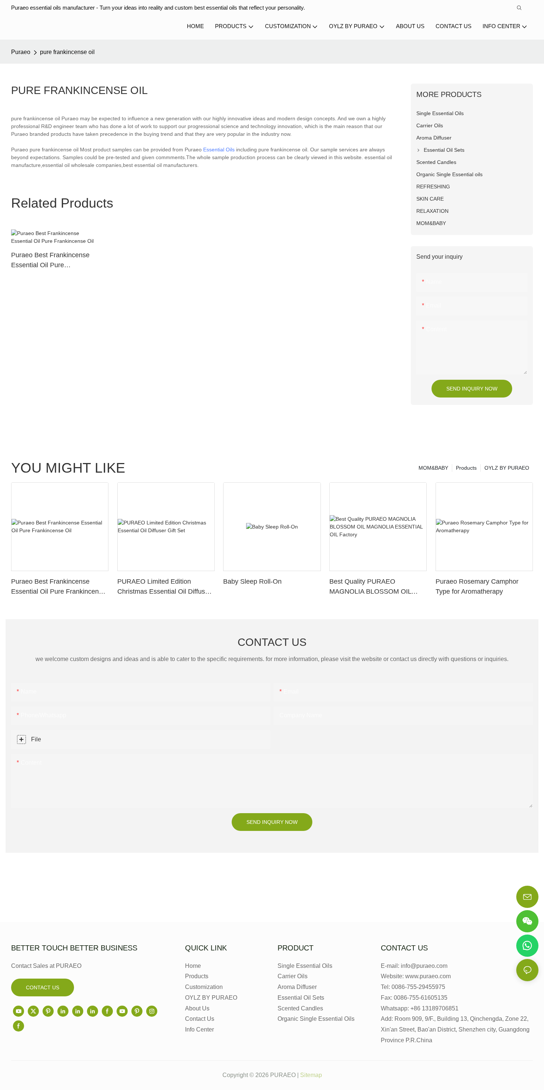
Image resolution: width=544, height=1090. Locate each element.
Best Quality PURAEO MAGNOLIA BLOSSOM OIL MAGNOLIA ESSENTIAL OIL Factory (371, 587)
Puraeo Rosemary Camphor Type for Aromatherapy (477, 586)
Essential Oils (219, 149)
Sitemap (311, 1075)
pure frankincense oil (67, 52)
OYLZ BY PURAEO (506, 468)
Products (466, 468)
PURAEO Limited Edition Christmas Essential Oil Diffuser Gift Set (164, 587)
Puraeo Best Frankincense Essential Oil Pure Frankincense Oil (50, 260)
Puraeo (20, 52)
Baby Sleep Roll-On (252, 581)
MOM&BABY (433, 468)
